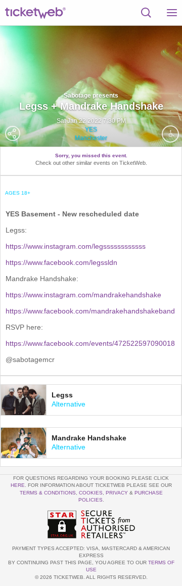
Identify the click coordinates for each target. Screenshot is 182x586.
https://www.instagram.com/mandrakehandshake (83, 295)
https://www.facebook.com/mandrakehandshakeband (90, 311)
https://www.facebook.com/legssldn (61, 262)
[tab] (91, 400)
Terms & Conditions (48, 492)
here (18, 485)
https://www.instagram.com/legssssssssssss (76, 246)
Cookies (91, 492)
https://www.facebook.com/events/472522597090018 (90, 343)
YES (91, 129)
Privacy (117, 492)
